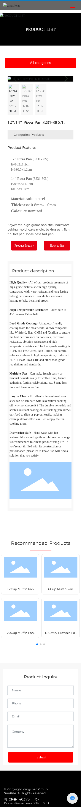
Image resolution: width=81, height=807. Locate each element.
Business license (14, 803)
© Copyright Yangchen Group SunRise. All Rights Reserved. (26, 791)
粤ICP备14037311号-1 (22, 799)
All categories (40, 63)
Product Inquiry (24, 245)
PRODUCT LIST (41, 29)
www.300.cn (33, 803)
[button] (66, 79)
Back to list (57, 245)
